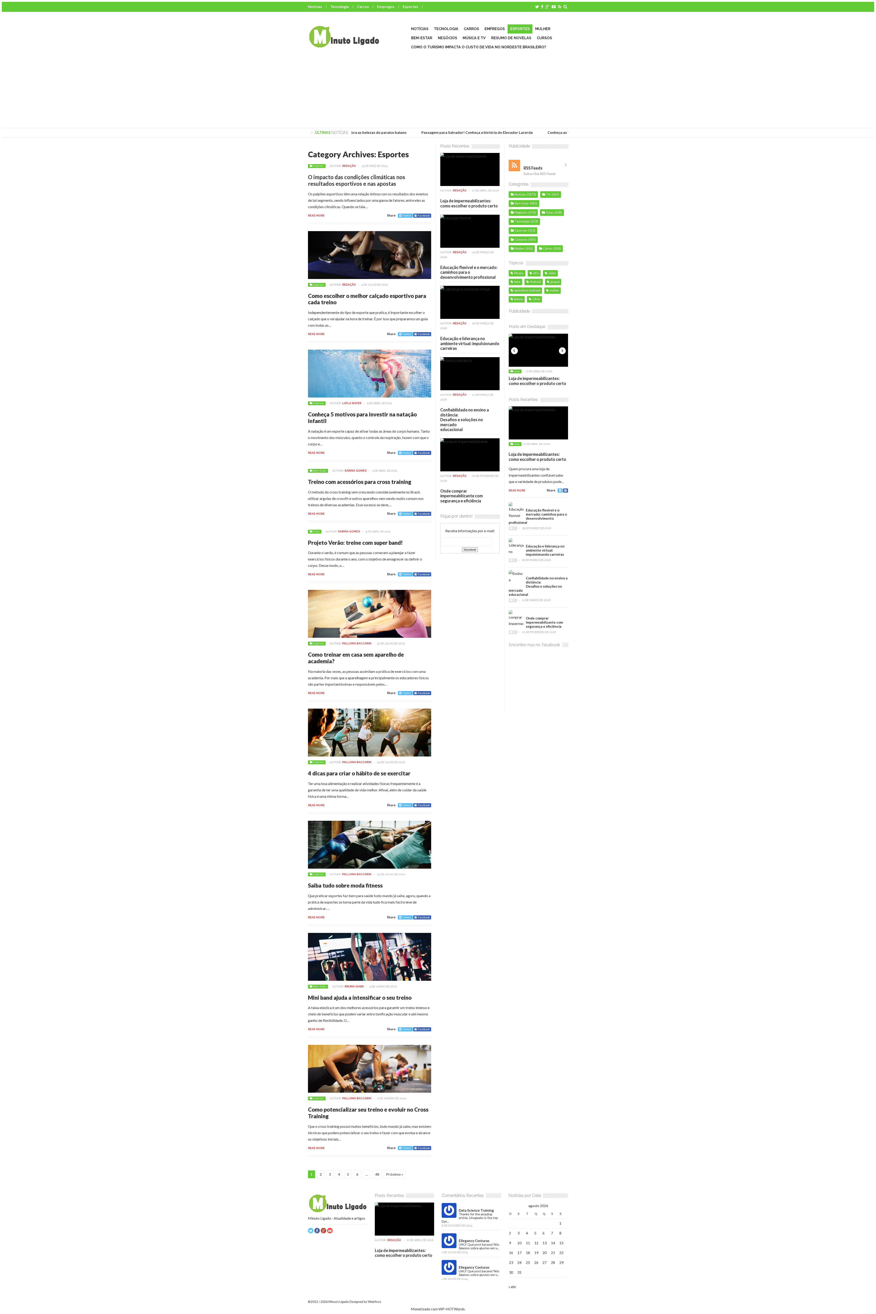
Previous (514, 350)
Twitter (407, 215)
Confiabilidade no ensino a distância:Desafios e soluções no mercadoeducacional (464, 419)
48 (377, 1174)
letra (517, 282)
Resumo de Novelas (511, 38)
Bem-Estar (421, 38)
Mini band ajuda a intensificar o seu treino (360, 997)
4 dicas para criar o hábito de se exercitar (359, 773)
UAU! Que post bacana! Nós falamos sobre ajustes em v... (479, 1246)
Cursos (544, 38)
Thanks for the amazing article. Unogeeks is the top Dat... (470, 1217)
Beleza (518, 299)
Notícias (315, 6)
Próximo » (394, 1174)
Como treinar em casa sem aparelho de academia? (356, 657)
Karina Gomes (356, 470)
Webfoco (374, 1302)
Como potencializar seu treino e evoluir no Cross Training (368, 1112)
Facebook (424, 215)
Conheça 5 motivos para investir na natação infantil (362, 417)
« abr (512, 1286)
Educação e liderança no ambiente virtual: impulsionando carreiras (469, 343)
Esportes (410, 6)
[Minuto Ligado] (344, 45)
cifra (536, 273)
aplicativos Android (527, 290)
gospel (554, 282)
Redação (349, 166)
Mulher (542, 29)
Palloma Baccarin (356, 643)
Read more (316, 215)
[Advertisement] (438, 89)
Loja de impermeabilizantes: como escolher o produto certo (469, 203)
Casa (517, 371)
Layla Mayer (351, 403)
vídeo (552, 273)
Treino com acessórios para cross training (359, 481)
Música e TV (474, 38)
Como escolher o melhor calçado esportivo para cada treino (367, 299)
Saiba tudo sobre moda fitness (345, 885)
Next (562, 350)
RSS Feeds (533, 167)
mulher (554, 290)
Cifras (536, 299)
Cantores (521, 239)
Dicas (316, 531)
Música (519, 273)
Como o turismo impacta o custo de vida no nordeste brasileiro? (478, 47)
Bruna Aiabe (354, 986)
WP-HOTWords (451, 1309)
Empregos (385, 6)
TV (548, 194)
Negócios (447, 38)
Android (535, 282)
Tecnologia (339, 6)
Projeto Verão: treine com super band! (355, 542)
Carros (363, 6)
